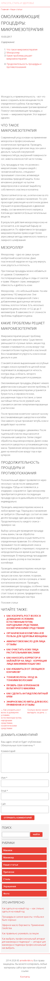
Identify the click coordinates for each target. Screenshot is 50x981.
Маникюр (8, 857)
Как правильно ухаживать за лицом (20, 933)
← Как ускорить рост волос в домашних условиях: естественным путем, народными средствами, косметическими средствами (11, 719)
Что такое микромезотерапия (22, 49)
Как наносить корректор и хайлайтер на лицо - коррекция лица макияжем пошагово (27, 660)
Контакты (25, 976)
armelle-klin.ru (26, 960)
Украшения (9, 886)
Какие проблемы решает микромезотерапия (19, 57)
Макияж (7, 850)
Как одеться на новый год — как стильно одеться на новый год (23, 910)
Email (4, 790)
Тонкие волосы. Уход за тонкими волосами (22, 679)
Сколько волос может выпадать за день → (37, 711)
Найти (36, 834)
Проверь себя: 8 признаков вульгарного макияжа (23, 687)
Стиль (6, 879)
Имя (4, 777)
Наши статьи (10, 864)
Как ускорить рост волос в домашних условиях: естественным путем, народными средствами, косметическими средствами (25, 622)
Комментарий (8, 751)
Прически (8, 871)
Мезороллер (13, 52)
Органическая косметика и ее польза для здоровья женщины (27, 635)
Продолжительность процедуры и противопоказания (24, 65)
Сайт (3, 803)
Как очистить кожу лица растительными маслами (23, 651)
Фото (6, 893)
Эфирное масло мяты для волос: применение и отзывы (27, 703)
